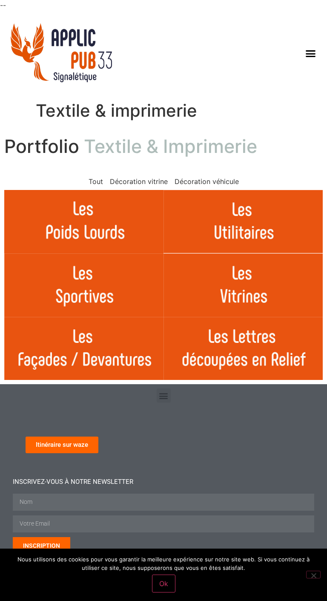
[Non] (313, 574)
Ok (163, 583)
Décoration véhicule (207, 181)
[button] (310, 54)
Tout (96, 181)
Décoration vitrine (139, 181)
